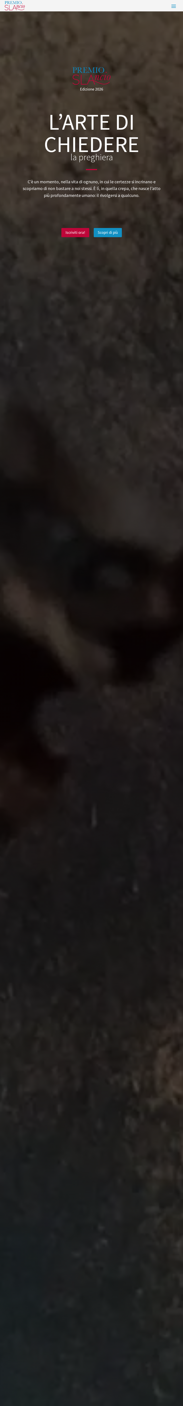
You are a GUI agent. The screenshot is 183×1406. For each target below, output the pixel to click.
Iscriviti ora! (75, 232)
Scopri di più (108, 232)
